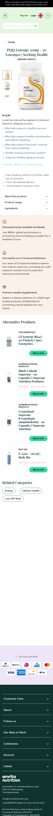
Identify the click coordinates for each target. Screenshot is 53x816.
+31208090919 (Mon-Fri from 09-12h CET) (23, 803)
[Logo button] (11, 778)
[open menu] (5, 15)
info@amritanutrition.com (15, 799)
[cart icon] (48, 15)
